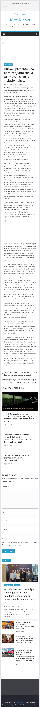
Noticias (17, 585)
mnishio (20, 84)
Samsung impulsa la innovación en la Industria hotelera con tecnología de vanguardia (20, 373)
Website (5, 530)
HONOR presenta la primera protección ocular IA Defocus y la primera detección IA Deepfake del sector (19, 417)
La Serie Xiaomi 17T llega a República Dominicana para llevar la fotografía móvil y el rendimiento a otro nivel (24, 639)
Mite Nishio (20, 19)
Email (4, 521)
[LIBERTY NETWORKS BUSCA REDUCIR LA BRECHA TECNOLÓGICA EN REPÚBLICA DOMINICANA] (8, 627)
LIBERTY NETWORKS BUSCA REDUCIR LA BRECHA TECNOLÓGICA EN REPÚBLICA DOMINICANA (25, 625)
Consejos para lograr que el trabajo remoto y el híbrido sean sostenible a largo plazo (19, 381)
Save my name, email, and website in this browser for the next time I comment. (19, 543)
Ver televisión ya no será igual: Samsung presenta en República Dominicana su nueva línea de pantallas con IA (20, 596)
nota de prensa (8, 64)
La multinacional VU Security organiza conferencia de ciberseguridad (16, 457)
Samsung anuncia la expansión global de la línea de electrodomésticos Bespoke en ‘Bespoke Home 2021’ (17, 438)
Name (5, 512)
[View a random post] (35, 34)
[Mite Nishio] (4, 34)
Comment (6, 487)
